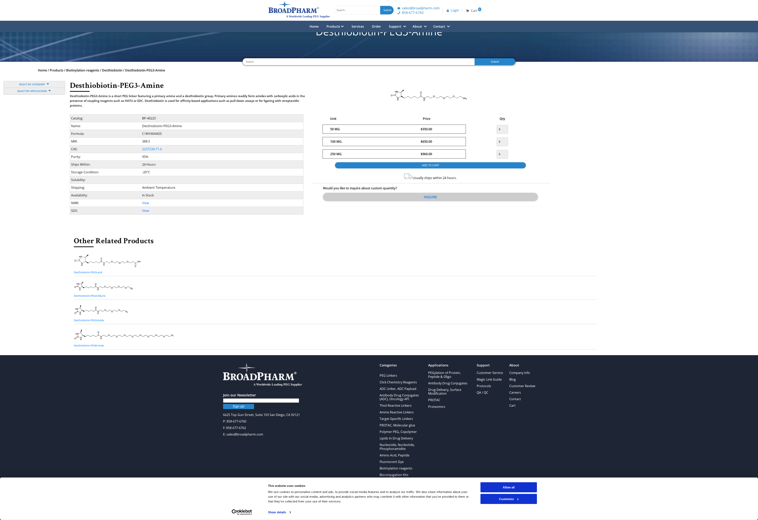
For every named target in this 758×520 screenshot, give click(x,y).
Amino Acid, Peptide (394, 455)
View (145, 203)
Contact (439, 26)
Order (376, 26)
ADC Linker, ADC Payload (398, 389)
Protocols (484, 386)
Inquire (430, 197)
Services (358, 26)
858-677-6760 (413, 12)
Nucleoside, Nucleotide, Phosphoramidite (397, 447)
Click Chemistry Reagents (398, 382)
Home (314, 26)
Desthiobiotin (112, 70)
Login (455, 10)
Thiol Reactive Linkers (396, 405)
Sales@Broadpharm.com (421, 8)
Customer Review (522, 386)
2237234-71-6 (152, 149)
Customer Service (490, 373)
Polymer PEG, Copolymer (398, 432)
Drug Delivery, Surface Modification (444, 392)
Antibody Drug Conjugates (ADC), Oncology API (399, 397)
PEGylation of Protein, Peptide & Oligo (444, 375)
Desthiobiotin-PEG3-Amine (145, 70)
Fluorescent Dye (392, 462)
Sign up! (238, 406)
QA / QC (482, 392)
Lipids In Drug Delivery (396, 438)
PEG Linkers (388, 375)
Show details (277, 512)
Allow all (509, 487)
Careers (515, 392)
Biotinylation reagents (82, 70)
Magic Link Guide (489, 379)
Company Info (519, 373)
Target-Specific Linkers (396, 419)
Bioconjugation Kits (394, 475)
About (417, 26)
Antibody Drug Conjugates (447, 383)
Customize (506, 498)
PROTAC (434, 400)
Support (395, 26)
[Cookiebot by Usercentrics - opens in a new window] (242, 512)
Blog (512, 379)
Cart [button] (475, 10)
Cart (512, 405)
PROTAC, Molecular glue (397, 425)
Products (333, 26)
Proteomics (436, 407)
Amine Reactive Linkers (397, 412)
